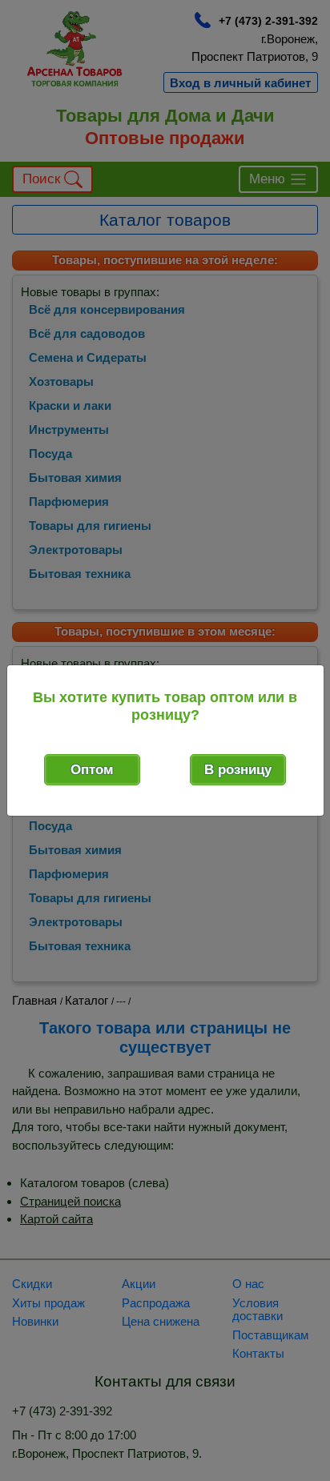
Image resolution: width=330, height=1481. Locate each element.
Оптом (92, 769)
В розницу (238, 769)
